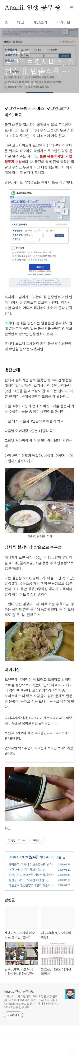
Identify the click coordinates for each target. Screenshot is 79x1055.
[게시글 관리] (23, 841)
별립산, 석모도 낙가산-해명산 (26, 880)
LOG (13, 857)
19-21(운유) (28, 857)
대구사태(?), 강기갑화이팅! (25, 869)
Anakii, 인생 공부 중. (34, 8)
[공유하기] (19, 841)
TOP (71, 1052)
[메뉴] (71, 7)
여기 (8, 322)
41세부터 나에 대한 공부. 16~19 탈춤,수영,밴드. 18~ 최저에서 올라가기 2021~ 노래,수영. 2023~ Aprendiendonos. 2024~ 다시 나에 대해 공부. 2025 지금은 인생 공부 (31, 1001)
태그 (20, 22)
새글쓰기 (40, 22)
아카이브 (63, 22)
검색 (63, 7)
